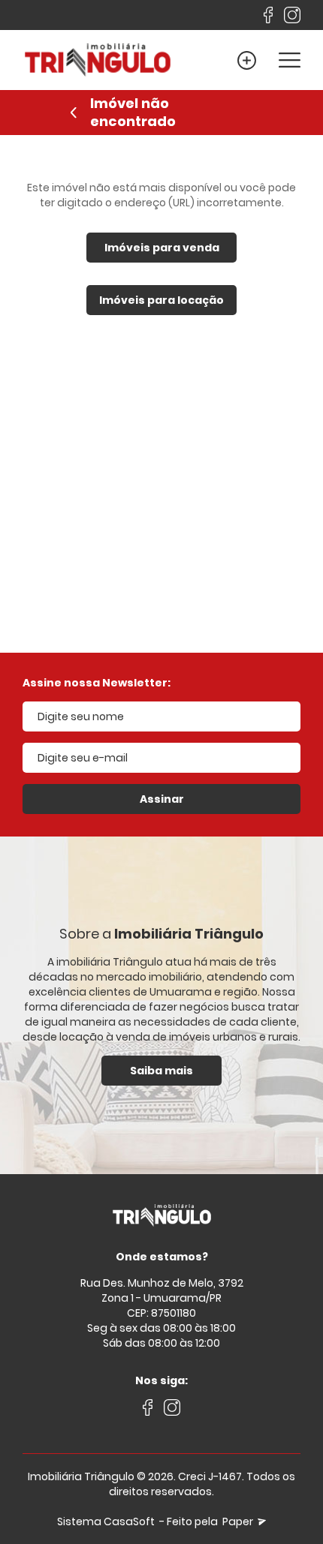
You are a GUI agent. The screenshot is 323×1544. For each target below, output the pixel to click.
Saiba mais (161, 1070)
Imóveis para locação (161, 300)
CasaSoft (129, 1521)
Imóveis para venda (161, 247)
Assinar (162, 799)
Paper (239, 1521)
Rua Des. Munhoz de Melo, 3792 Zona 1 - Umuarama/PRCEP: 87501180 (161, 1297)
